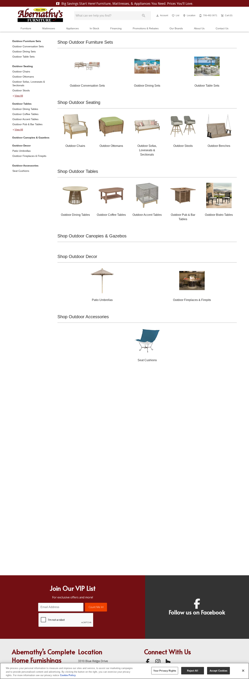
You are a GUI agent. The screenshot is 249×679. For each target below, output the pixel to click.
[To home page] (40, 15)
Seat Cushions (20, 170)
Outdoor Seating (22, 66)
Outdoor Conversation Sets (28, 46)
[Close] (243, 671)
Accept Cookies (218, 670)
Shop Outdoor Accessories (83, 316)
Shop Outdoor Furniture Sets (85, 42)
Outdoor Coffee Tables (25, 114)
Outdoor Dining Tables (25, 109)
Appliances (72, 28)
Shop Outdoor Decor (77, 256)
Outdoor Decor (21, 145)
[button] (157, 15)
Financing (116, 28)
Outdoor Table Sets (23, 56)
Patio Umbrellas (21, 150)
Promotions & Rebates (146, 28)
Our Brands (176, 28)
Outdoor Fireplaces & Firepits (29, 155)
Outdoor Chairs (21, 71)
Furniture (26, 28)
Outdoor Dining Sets (24, 51)
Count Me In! (96, 607)
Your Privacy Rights (164, 670)
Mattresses (48, 28)
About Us (199, 28)
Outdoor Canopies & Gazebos (30, 137)
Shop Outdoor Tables (77, 171)
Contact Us (222, 28)
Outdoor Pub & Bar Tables (27, 124)
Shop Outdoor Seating (78, 102)
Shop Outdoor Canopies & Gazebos (92, 235)
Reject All (192, 670)
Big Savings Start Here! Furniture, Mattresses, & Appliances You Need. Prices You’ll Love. (127, 3)
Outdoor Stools (21, 90)
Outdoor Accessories (25, 165)
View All (19, 96)
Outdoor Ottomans (23, 76)
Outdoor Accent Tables (25, 119)
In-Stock (94, 28)
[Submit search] (143, 15)
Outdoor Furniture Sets (26, 41)
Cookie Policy (68, 675)
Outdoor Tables (22, 103)
